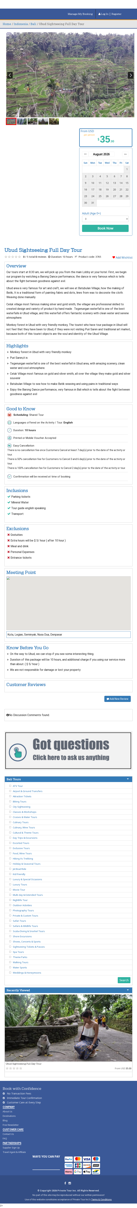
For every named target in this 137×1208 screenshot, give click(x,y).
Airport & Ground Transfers (27, 791)
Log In (104, 14)
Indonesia (21, 24)
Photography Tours (23, 910)
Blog (5, 1120)
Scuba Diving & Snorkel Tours (29, 931)
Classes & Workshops (24, 811)
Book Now (105, 228)
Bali (33, 24)
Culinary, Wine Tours (24, 827)
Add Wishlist (124, 257)
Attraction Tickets (22, 796)
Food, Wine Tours (22, 853)
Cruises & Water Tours (25, 817)
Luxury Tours (20, 884)
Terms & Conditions (101, 1199)
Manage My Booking (80, 14)
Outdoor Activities (22, 905)
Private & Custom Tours (25, 915)
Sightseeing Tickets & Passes (29, 946)
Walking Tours (20, 962)
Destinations (9, 1116)
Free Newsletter (11, 1124)
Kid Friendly (19, 874)
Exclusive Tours (21, 848)
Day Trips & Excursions (25, 837)
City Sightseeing (21, 806)
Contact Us (8, 1134)
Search (124, 980)
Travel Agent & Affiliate (14, 1152)
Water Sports (20, 967)
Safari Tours (19, 920)
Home (7, 24)
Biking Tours (19, 801)
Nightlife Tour (20, 900)
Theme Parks (20, 957)
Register (116, 14)
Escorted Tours (21, 843)
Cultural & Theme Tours (26, 832)
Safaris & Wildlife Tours (25, 926)
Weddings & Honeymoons (27, 972)
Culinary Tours (21, 822)
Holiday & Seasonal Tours (26, 863)
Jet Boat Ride (19, 869)
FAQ (5, 1138)
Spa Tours (18, 952)
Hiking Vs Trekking (23, 858)
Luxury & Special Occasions (27, 879)
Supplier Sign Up (11, 1147)
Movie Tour (19, 889)
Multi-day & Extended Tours (28, 894)
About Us (7, 1111)
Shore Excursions (22, 936)
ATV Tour (18, 786)
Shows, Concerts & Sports (27, 941)
